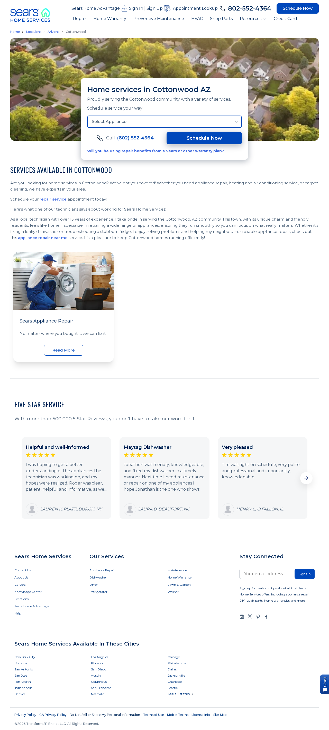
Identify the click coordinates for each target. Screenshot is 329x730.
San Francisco (101, 688)
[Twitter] (250, 616)
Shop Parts (221, 18)
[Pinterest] (258, 616)
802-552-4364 (249, 8)
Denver (19, 694)
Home (15, 31)
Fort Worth (22, 682)
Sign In (136, 8)
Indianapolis (23, 688)
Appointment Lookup (195, 8)
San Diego (98, 669)
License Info (200, 715)
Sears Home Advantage (95, 8)
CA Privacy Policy (53, 715)
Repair (79, 18)
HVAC (197, 18)
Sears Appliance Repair (46, 321)
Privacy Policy (25, 715)
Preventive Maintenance (158, 18)
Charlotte (175, 682)
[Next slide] (306, 478)
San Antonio (23, 669)
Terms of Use (153, 715)
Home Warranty (110, 18)
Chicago (174, 657)
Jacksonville (176, 675)
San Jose (20, 675)
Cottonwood (76, 32)
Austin (96, 675)
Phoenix (97, 663)
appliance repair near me (43, 237)
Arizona (54, 31)
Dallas (172, 669)
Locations (33, 31)
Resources (250, 18)
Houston (20, 663)
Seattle (173, 688)
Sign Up (155, 8)
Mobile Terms (177, 715)
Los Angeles (99, 657)
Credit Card (285, 18)
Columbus (99, 682)
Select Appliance (109, 121)
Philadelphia (177, 663)
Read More (63, 350)
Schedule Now (298, 8)
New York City (24, 657)
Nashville (97, 694)
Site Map (219, 715)
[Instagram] (242, 616)
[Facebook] (266, 616)
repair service (53, 199)
